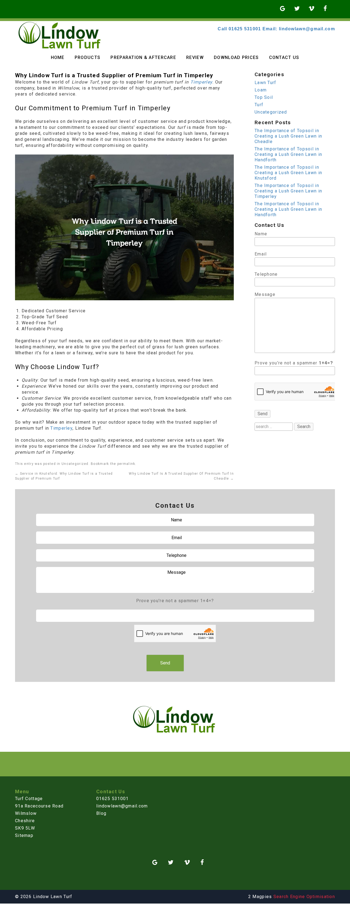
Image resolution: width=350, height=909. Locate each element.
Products (87, 57)
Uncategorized (75, 464)
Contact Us (284, 57)
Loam (261, 90)
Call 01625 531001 (239, 28)
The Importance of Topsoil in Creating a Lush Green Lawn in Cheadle (288, 136)
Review (195, 57)
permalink (126, 464)
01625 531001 (112, 798)
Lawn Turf (265, 82)
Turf (259, 104)
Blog (101, 813)
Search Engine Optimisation (304, 896)
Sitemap (24, 835)
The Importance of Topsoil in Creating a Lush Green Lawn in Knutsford (288, 173)
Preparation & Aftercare (143, 57)
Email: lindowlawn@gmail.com (298, 28)
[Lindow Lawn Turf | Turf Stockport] (60, 47)
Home (58, 57)
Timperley (201, 82)
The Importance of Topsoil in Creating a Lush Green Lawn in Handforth (288, 154)
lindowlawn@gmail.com (122, 806)
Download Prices (236, 57)
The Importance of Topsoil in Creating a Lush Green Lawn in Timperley (288, 191)
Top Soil (264, 97)
